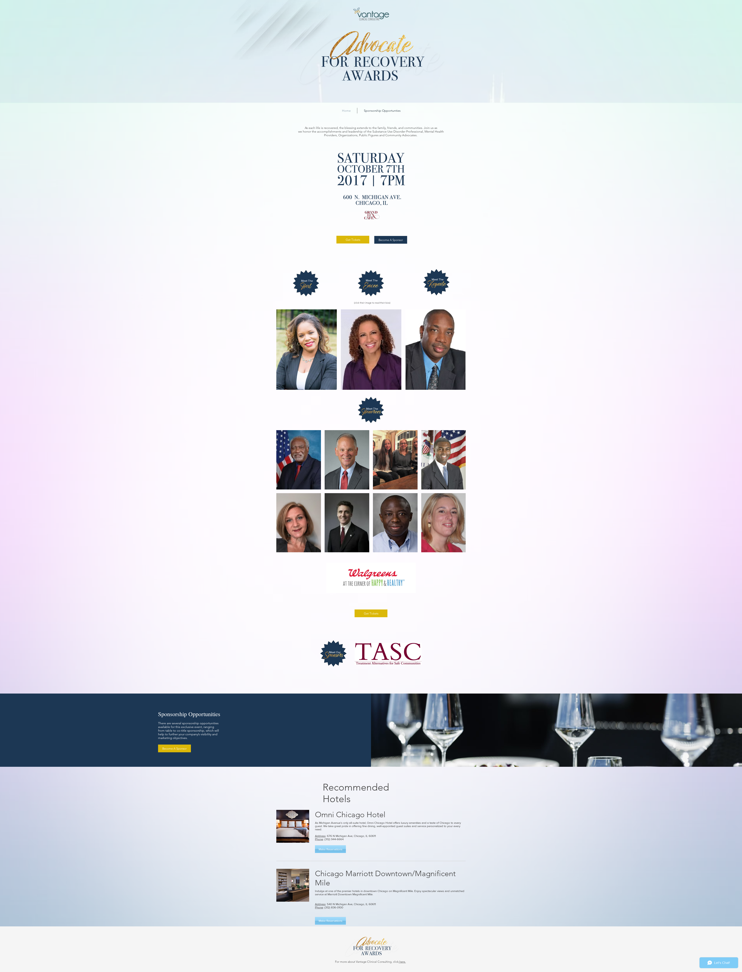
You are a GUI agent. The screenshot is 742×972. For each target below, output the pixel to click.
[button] (330, 849)
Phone (319, 839)
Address (320, 836)
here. (402, 961)
